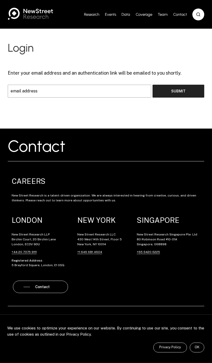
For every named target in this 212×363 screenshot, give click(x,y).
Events (110, 14)
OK (197, 347)
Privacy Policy (170, 347)
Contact (180, 14)
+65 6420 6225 (148, 252)
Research (91, 14)
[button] (198, 14)
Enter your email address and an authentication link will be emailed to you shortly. (94, 73)
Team (163, 14)
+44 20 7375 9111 (24, 252)
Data (126, 14)
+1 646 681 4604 (89, 252)
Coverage (144, 14)
